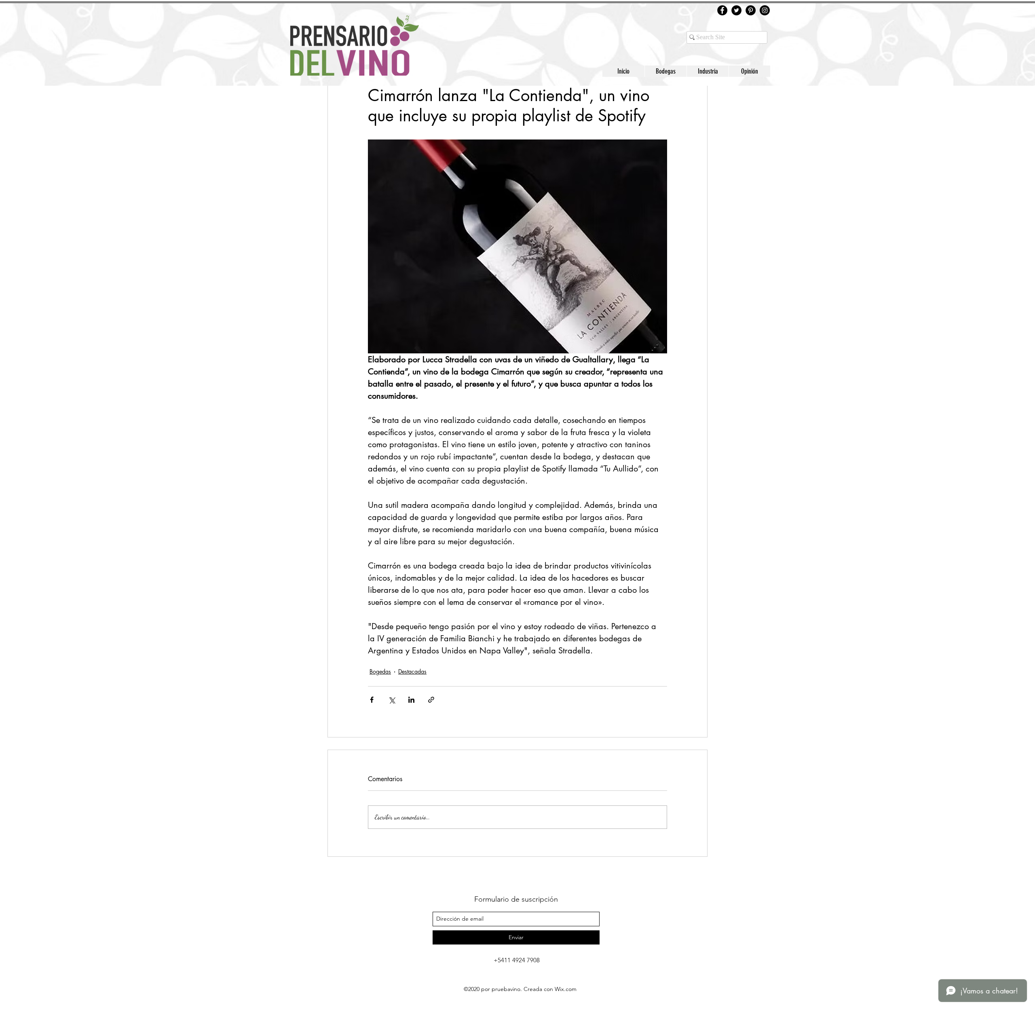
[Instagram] (765, 10)
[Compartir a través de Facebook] (372, 700)
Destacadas (412, 671)
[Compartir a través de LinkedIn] (411, 700)
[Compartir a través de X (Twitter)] (391, 700)
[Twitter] (736, 10)
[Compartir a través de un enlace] (431, 700)
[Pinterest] (751, 10)
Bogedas (380, 671)
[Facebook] (722, 10)
